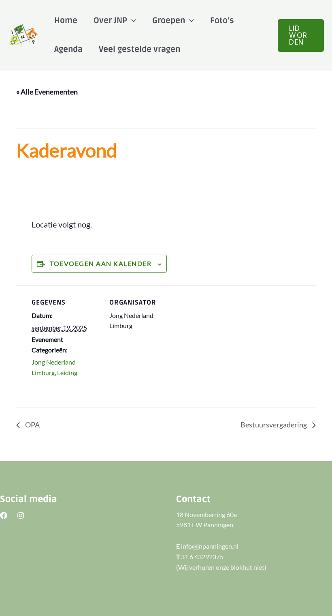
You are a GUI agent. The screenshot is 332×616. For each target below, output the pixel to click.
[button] (301, 35)
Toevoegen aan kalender (100, 263)
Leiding (67, 372)
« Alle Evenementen (47, 91)
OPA (32, 424)
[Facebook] (3, 515)
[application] (131, 21)
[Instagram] (20, 515)
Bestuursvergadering (274, 424)
